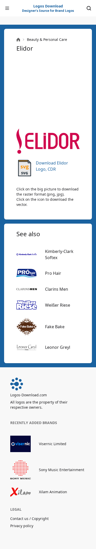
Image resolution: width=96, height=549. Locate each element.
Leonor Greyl (57, 347)
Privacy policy (21, 525)
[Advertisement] (48, 90)
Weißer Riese (57, 305)
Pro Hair (53, 273)
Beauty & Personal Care (47, 39)
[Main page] (18, 40)
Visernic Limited (52, 443)
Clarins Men (56, 289)
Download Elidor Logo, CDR (52, 166)
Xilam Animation (53, 491)
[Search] (89, 8)
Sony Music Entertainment (61, 469)
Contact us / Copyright (29, 518)
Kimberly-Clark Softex (59, 254)
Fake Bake (55, 327)
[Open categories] (7, 8)
